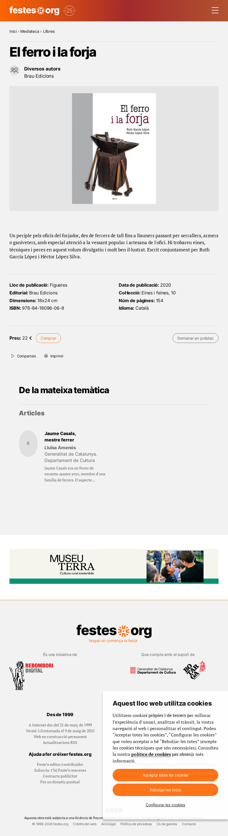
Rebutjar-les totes (165, 789)
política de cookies (151, 754)
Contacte (189, 824)
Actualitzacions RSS (60, 742)
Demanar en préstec (195, 338)
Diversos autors (42, 69)
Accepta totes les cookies (166, 775)
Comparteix (26, 356)
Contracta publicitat (60, 776)
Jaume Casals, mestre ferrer (60, 437)
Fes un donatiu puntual (60, 781)
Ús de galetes (167, 824)
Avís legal (108, 824)
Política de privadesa (136, 824)
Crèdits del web (84, 824)
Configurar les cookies (165, 804)
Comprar (48, 338)
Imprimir (57, 356)
